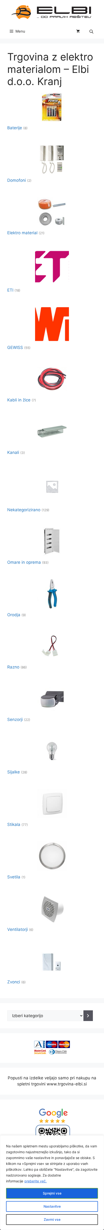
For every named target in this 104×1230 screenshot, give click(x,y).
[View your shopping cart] (78, 31)
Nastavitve (52, 1206)
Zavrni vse (52, 1219)
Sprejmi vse (52, 1193)
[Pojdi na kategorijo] (88, 1015)
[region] (52, 1182)
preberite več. (35, 1181)
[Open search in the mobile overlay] (91, 31)
